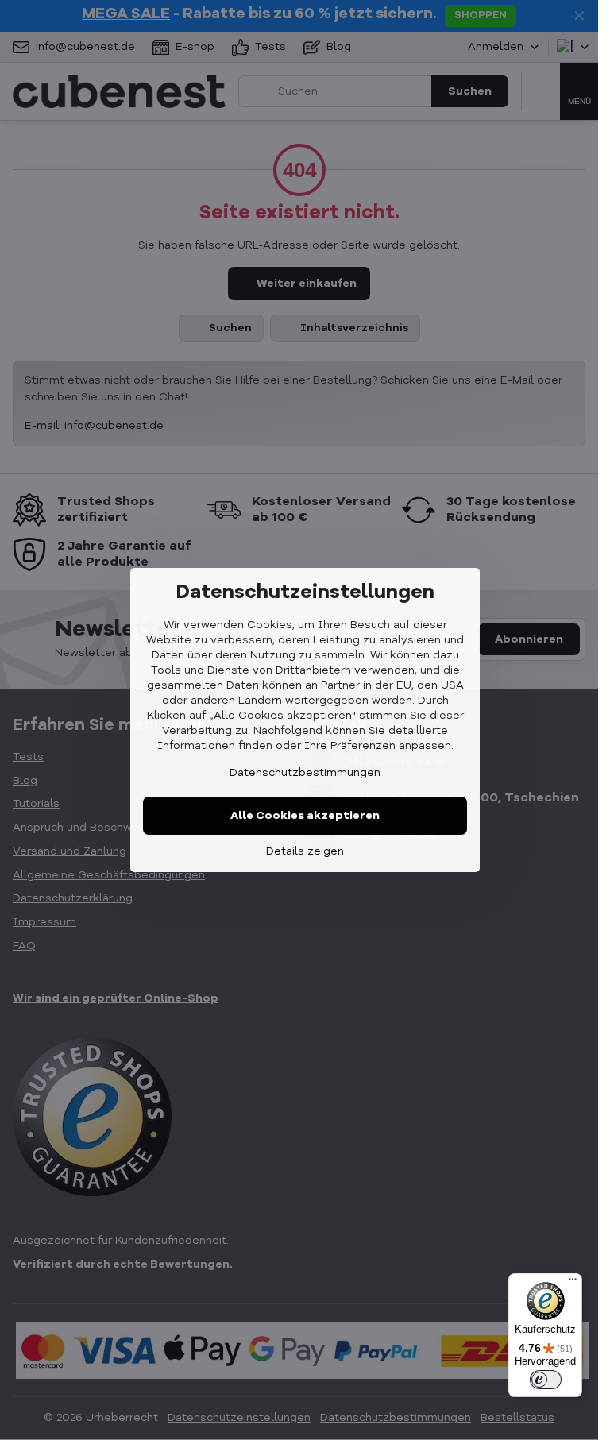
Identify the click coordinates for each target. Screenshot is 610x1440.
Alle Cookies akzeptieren (305, 815)
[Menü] (572, 1282)
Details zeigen (305, 851)
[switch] (546, 1379)
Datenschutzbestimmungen (305, 772)
